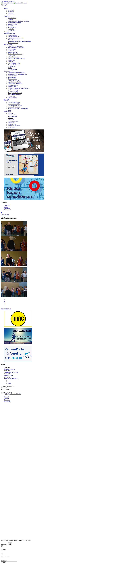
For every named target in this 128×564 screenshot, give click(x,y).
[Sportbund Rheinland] (14, 3)
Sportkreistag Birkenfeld (11, 372)
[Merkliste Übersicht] (6, 5)
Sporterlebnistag (8, 375)
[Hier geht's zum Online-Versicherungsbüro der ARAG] (18, 326)
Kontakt (6, 397)
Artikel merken (5, 214)
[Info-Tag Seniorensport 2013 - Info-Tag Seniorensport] (14, 235)
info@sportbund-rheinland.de (13, 394)
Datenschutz (7, 401)
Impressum (7, 400)
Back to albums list (6, 308)
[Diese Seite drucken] (1, 213)
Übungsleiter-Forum (9, 369)
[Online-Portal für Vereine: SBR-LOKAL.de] (18, 361)
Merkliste (3, 544)
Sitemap (6, 398)
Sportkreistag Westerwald (11, 378)
